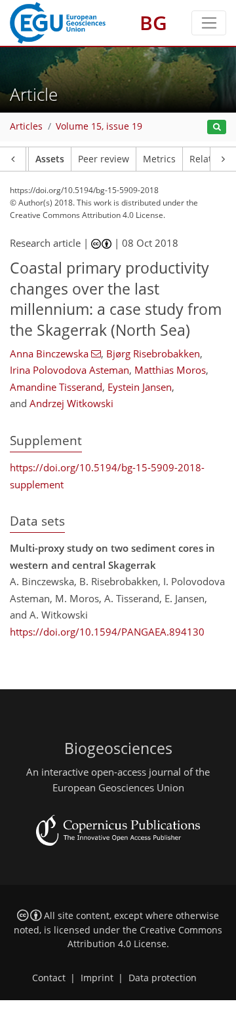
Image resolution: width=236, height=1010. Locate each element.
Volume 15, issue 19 (99, 126)
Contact (49, 978)
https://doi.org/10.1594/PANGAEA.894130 (107, 631)
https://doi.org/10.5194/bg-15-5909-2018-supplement (107, 476)
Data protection (162, 978)
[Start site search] (216, 127)
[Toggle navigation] (208, 22)
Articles (26, 126)
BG (153, 22)
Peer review (103, 159)
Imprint (97, 978)
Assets (49, 159)
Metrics (159, 159)
